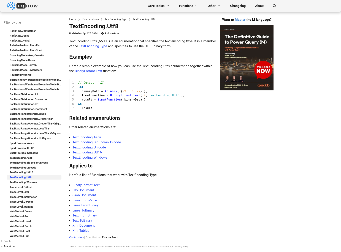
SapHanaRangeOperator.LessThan (30, 128)
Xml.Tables (80, 231)
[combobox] (31, 22)
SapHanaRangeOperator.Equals (28, 113)
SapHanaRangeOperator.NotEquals (30, 138)
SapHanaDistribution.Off (24, 104)
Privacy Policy (181, 246)
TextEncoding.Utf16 (87, 152)
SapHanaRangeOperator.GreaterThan (31, 118)
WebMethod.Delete (21, 211)
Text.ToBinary (82, 220)
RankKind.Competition (23, 30)
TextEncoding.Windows (89, 157)
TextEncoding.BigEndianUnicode (96, 142)
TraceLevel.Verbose (21, 201)
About (259, 6)
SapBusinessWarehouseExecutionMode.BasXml (35, 79)
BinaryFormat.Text (88, 71)
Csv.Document (83, 190)
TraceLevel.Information (23, 197)
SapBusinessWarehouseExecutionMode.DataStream (35, 89)
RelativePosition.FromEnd (25, 45)
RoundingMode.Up (20, 74)
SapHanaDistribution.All (24, 94)
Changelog (238, 6)
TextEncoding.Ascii (86, 137)
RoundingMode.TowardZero (26, 70)
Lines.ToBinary (83, 210)
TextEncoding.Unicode (89, 147)
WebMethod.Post (20, 231)
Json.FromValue (84, 200)
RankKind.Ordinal (20, 40)
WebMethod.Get (19, 216)
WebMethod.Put (19, 236)
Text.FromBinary (84, 215)
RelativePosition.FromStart (26, 50)
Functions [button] (186, 6)
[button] (275, 6)
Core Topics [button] (156, 6)
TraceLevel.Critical (21, 187)
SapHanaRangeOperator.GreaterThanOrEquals (35, 123)
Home (73, 19)
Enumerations (90, 19)
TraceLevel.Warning (21, 206)
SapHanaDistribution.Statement (28, 109)
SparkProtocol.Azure (22, 143)
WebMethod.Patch (20, 226)
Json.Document (84, 195)
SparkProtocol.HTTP (22, 148)
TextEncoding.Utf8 (21, 177)
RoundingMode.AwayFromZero (28, 55)
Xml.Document (83, 225)
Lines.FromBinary (85, 205)
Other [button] (212, 6)
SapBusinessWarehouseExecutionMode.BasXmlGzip (35, 84)
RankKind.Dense (19, 35)
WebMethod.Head (20, 221)
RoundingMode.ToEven (23, 65)
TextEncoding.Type (116, 19)
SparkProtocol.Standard (24, 153)
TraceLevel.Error (19, 192)
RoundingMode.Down (22, 60)
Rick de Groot (112, 33)
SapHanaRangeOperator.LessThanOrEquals (35, 133)
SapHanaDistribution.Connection (29, 99)
